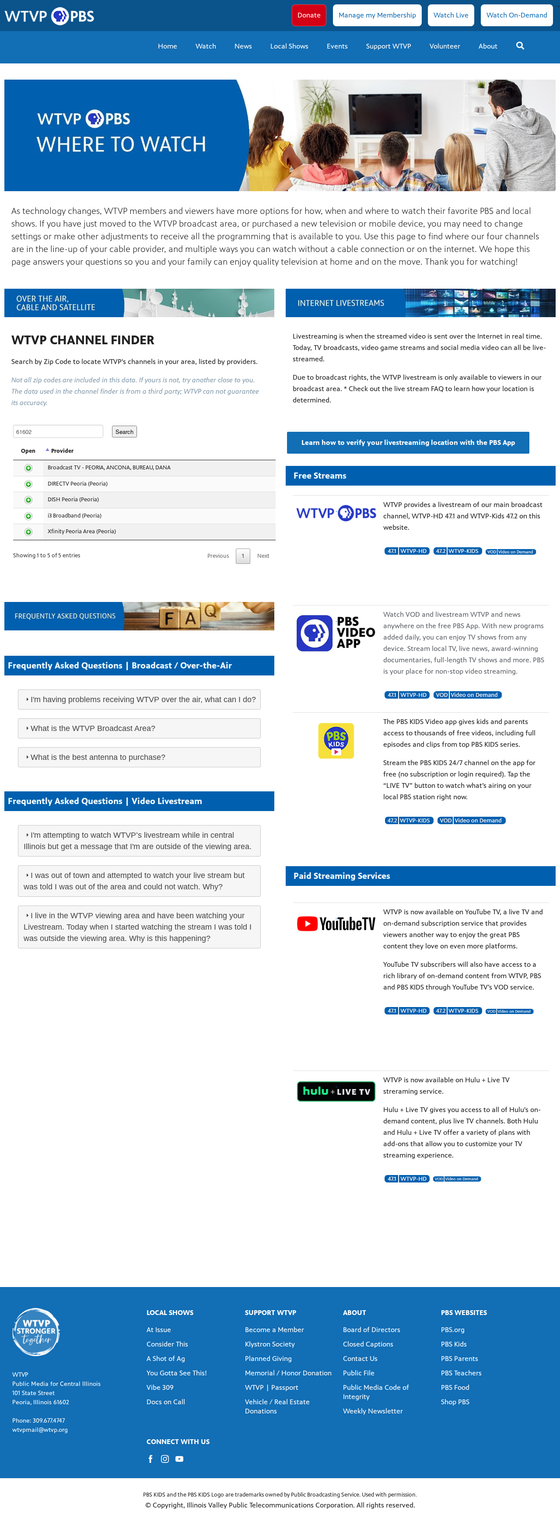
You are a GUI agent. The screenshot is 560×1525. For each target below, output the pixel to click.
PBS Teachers (461, 1373)
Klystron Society (270, 1344)
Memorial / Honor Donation (288, 1373)
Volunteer (445, 46)
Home (167, 46)
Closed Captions (368, 1344)
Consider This (167, 1344)
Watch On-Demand (516, 15)
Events (337, 46)
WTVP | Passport (271, 1387)
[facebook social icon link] (154, 1463)
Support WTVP (388, 46)
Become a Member (274, 1330)
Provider (62, 451)
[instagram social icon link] (168, 1463)
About (488, 46)
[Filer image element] (336, 513)
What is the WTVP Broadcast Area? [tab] (93, 728)
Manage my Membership (377, 15)
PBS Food (455, 1387)
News (243, 46)
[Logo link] (36, 1332)
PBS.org (453, 1330)
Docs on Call (166, 1402)
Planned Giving (268, 1358)
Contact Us (360, 1358)
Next (263, 556)
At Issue (159, 1330)
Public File (358, 1373)
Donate (309, 15)
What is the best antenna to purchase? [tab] (98, 757)
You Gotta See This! (177, 1373)
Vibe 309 (160, 1387)
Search (124, 431)
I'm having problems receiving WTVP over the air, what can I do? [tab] (143, 699)
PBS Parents (459, 1358)
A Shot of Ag (166, 1358)
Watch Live (451, 15)
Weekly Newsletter (373, 1411)
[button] (408, 443)
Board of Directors (371, 1330)
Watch (206, 46)
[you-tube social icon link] (182, 1463)
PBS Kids (454, 1344)
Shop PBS (455, 1402)
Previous (218, 556)
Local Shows (289, 46)
